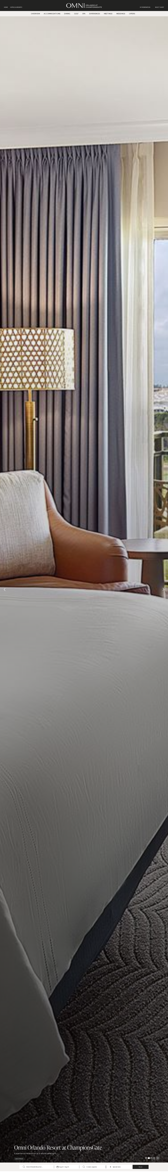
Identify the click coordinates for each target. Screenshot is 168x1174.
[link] (146, 7)
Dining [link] (67, 14)
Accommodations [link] (52, 14)
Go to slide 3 (151, 1158)
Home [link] (6, 7)
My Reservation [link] (145, 7)
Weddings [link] (120, 14)
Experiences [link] (94, 14)
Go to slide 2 (149, 1158)
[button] (159, 7)
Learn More (19, 1159)
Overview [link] (35, 14)
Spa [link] (83, 14)
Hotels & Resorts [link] (16, 7)
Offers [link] (132, 14)
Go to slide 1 (146, 1158)
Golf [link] (76, 14)
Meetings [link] (108, 14)
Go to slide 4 (154, 1158)
